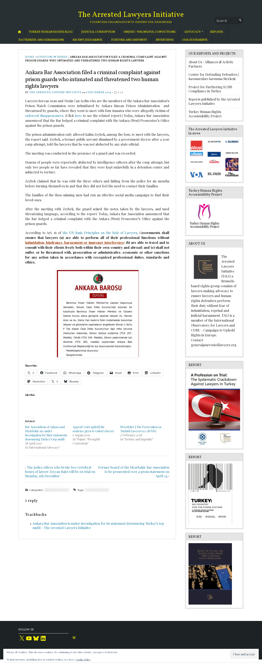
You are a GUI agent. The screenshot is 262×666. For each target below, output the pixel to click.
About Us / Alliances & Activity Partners (211, 64)
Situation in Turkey (52, 57)
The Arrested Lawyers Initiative (131, 15)
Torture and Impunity (129, 40)
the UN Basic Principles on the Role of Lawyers (100, 233)
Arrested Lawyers (96, 490)
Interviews (165, 40)
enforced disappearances (44, 115)
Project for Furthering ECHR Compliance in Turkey (210, 89)
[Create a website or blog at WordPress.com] (74, 638)
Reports (216, 32)
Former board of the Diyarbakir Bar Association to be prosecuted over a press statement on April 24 (133, 471)
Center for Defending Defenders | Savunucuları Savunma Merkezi (214, 76)
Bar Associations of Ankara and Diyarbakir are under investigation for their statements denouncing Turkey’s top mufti (46, 433)
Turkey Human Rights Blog (51, 32)
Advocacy (192, 32)
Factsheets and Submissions (41, 40)
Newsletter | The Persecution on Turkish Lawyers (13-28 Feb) (140, 429)
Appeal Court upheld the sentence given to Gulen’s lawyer (93, 429)
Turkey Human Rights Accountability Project (205, 114)
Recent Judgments (87, 40)
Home (29, 57)
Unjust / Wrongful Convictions (150, 32)
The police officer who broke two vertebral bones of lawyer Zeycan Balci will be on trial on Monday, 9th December (60, 471)
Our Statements (195, 40)
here (78, 115)
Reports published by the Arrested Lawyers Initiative (214, 101)
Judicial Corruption (98, 32)
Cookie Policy (83, 659)
